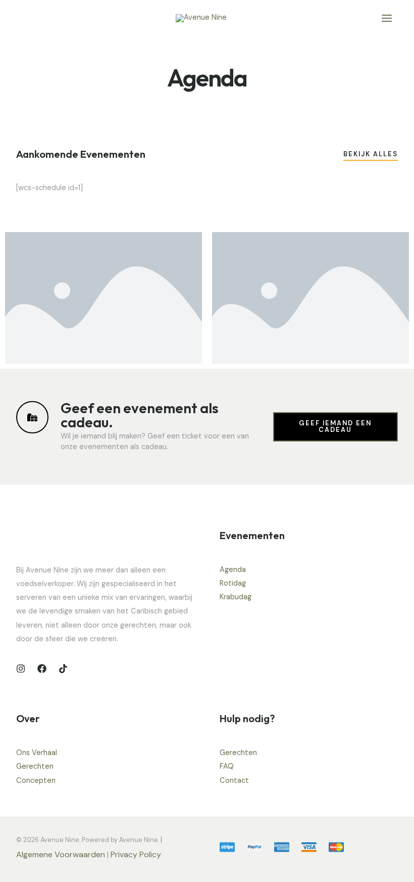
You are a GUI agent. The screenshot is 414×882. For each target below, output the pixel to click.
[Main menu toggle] (387, 18)
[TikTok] (63, 668)
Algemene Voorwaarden (60, 854)
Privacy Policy (137, 854)
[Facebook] (41, 668)
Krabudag (235, 597)
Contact (234, 780)
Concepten (36, 780)
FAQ (227, 766)
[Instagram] (20, 668)
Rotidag (233, 583)
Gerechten (35, 766)
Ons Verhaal (36, 753)
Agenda (233, 570)
